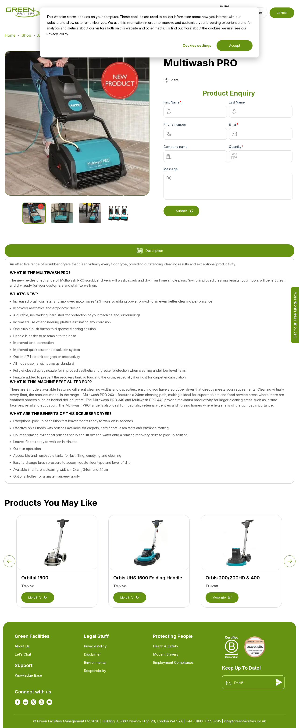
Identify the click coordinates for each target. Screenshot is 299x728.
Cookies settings (197, 45)
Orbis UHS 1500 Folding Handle (147, 578)
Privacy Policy (95, 646)
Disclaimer (92, 654)
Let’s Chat (23, 654)
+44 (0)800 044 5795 (203, 721)
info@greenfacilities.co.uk (245, 721)
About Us (22, 646)
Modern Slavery (165, 654)
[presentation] (9, 561)
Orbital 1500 (34, 578)
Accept (234, 45)
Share (174, 80)
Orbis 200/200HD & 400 (233, 578)
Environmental (95, 662)
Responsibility (95, 670)
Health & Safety (165, 646)
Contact (282, 12)
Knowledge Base (28, 675)
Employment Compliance (173, 662)
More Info (35, 597)
